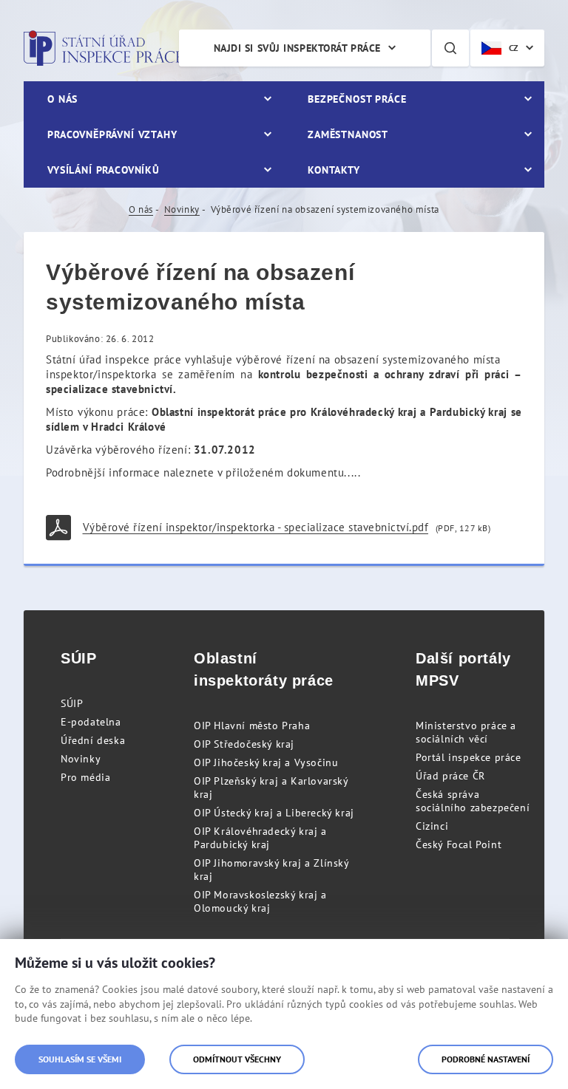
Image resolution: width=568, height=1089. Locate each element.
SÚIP (72, 703)
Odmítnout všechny (237, 1059)
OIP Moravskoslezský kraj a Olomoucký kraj (260, 901)
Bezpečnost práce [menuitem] (357, 99)
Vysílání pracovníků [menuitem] (103, 170)
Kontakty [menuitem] (334, 170)
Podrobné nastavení (486, 1059)
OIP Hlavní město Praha (252, 725)
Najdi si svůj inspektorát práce (297, 48)
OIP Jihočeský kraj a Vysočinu (266, 762)
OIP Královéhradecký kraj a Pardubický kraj (260, 838)
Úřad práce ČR (450, 775)
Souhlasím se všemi (79, 1059)
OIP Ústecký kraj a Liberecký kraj (274, 812)
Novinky (182, 209)
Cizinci (432, 826)
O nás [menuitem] (62, 99)
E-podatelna (91, 721)
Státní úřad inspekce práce (103, 48)
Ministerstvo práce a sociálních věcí (466, 732)
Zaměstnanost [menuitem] (348, 134)
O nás (141, 209)
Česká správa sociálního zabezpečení (473, 801)
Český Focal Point (458, 844)
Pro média (85, 777)
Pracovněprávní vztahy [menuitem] (112, 134)
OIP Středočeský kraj (244, 744)
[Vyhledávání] (450, 48)
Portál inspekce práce (468, 757)
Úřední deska (93, 740)
